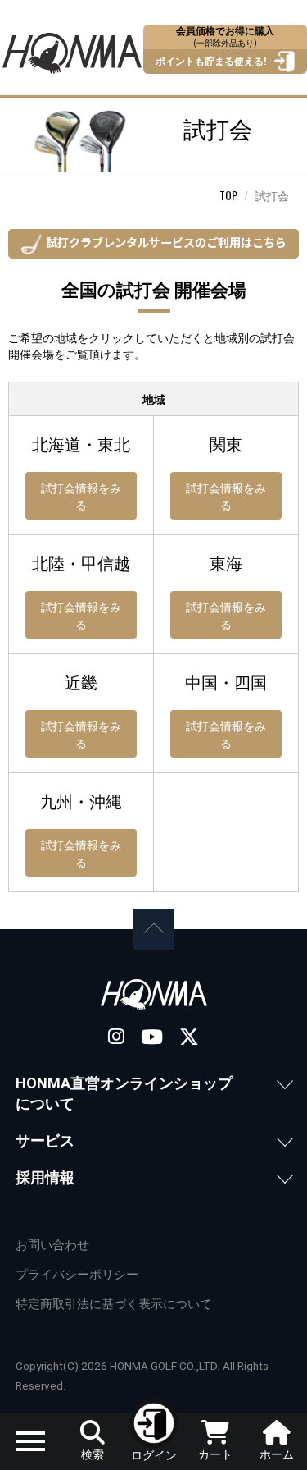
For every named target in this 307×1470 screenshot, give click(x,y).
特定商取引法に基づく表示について (114, 1304)
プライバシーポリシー (77, 1274)
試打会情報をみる (81, 496)
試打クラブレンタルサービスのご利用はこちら (166, 241)
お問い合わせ (52, 1245)
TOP (228, 195)
